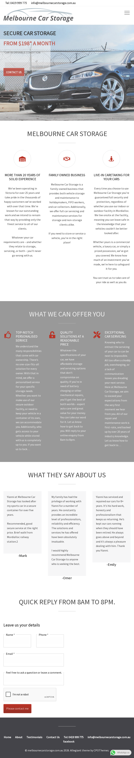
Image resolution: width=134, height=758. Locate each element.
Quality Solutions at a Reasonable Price (72, 338)
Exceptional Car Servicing (115, 334)
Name (10, 634)
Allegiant (75, 750)
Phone (43, 634)
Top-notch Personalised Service (27, 336)
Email (10, 653)
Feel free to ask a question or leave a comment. (34, 672)
